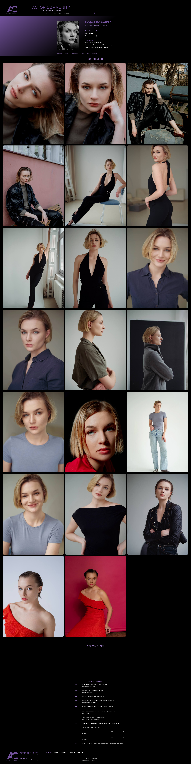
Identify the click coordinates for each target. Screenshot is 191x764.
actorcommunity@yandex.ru (92, 13)
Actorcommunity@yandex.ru (94, 36)
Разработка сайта (91, 758)
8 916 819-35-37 (89, 33)
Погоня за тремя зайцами (89, 731)
